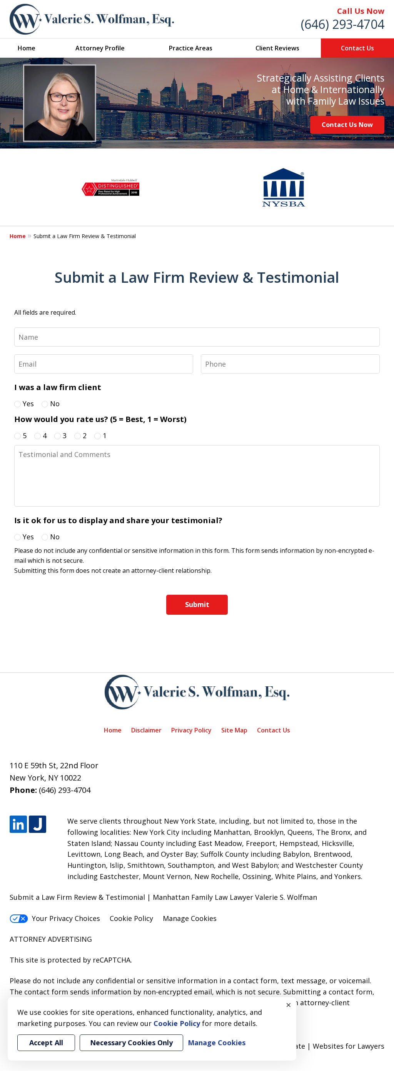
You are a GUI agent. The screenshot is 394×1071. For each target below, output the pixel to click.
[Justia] (37, 824)
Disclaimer (146, 730)
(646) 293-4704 (342, 24)
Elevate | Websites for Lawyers (319, 1046)
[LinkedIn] (18, 824)
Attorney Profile (100, 48)
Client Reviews (277, 48)
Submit (197, 604)
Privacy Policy (191, 730)
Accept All (46, 1042)
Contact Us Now (347, 124)
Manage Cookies (190, 918)
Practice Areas (190, 48)
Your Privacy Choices (66, 918)
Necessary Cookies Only (131, 1042)
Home (26, 48)
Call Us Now (360, 11)
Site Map (234, 730)
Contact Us (357, 48)
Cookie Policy (131, 918)
